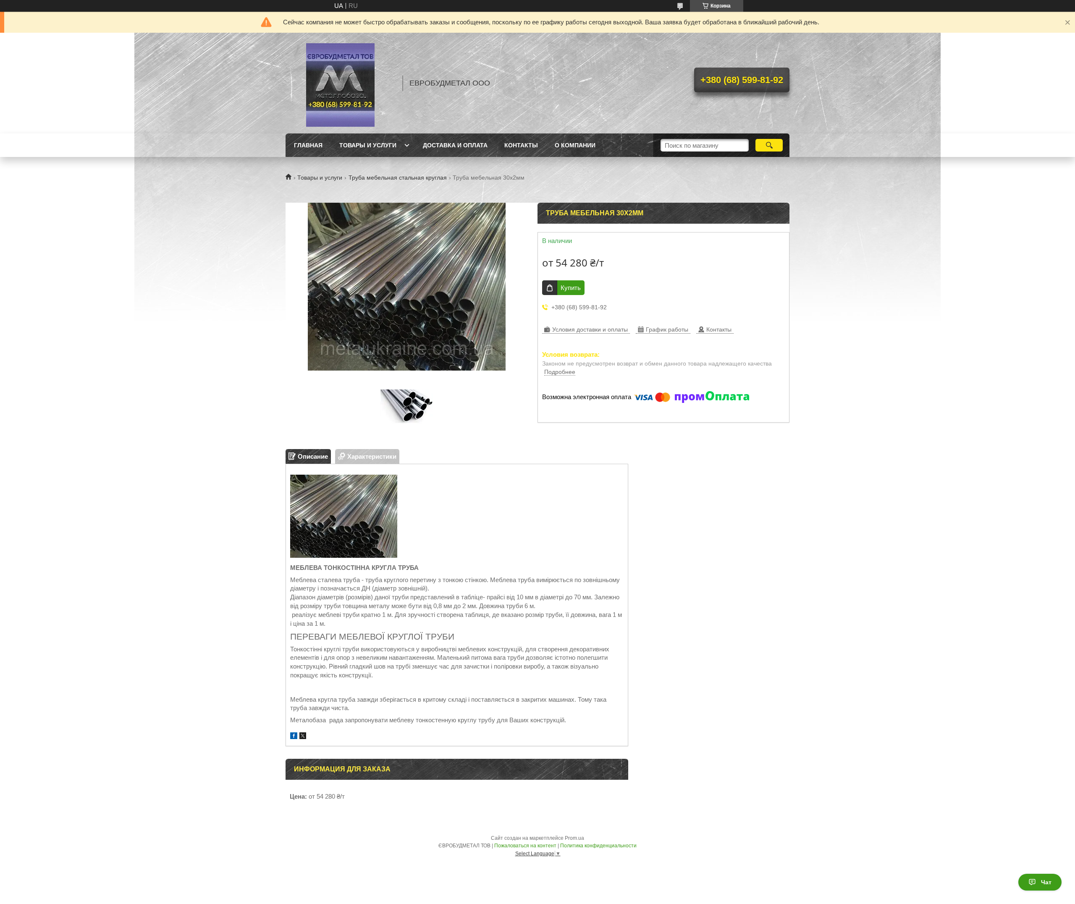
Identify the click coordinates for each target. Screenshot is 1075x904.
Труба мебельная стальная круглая (398, 177)
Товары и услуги (367, 145)
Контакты (521, 145)
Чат (1046, 882)
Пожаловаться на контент (525, 846)
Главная (308, 145)
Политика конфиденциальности (598, 846)
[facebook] (293, 736)
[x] (302, 736)
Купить (571, 287)
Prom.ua (574, 838)
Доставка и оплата (455, 145)
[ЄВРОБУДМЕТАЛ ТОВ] (340, 83)
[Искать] (769, 145)
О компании (575, 145)
